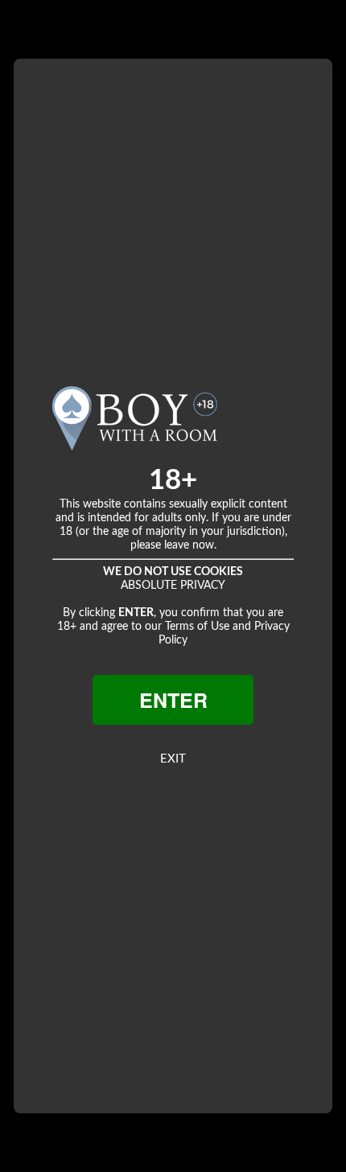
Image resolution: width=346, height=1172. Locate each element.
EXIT (173, 759)
